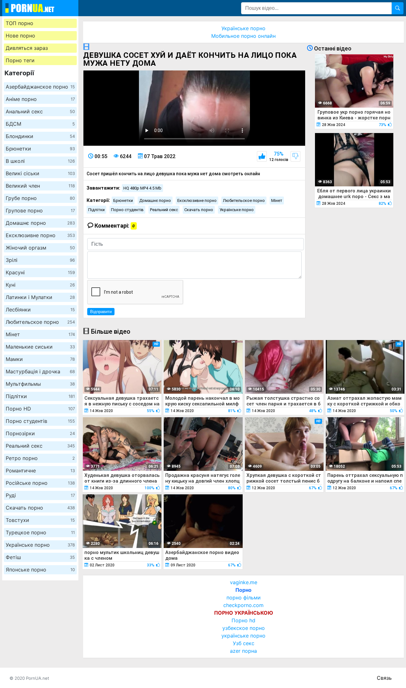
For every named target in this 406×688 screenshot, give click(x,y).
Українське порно (40, 545)
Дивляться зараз (27, 48)
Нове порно (20, 35)
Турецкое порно (40, 532)
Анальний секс (40, 111)
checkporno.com (243, 605)
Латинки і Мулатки (40, 297)
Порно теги (20, 60)
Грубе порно (40, 198)
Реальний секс (40, 446)
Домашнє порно (40, 223)
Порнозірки (40, 433)
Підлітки (40, 396)
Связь (384, 678)
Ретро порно (40, 458)
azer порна (243, 651)
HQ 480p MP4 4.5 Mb (142, 188)
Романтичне (40, 470)
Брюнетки (40, 148)
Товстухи (40, 520)
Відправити (101, 311)
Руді (40, 495)
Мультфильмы (40, 384)
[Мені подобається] (262, 156)
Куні (40, 285)
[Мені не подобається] (295, 156)
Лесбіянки (40, 309)
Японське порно (40, 569)
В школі (40, 161)
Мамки (40, 359)
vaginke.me (243, 582)
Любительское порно (40, 322)
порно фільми (243, 597)
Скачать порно (40, 507)
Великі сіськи (40, 173)
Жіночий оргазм (40, 247)
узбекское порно (243, 628)
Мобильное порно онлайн (243, 36)
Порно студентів (40, 421)
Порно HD (40, 408)
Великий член (40, 186)
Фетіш (40, 557)
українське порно (243, 635)
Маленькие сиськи (40, 347)
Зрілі (40, 260)
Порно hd (243, 620)
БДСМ (40, 124)
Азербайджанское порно (40, 86)
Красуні (40, 272)
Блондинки (40, 136)
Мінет (40, 334)
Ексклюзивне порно (40, 235)
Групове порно (40, 210)
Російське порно (40, 483)
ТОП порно (19, 23)
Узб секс (243, 643)
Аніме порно (40, 99)
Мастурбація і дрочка (40, 371)
